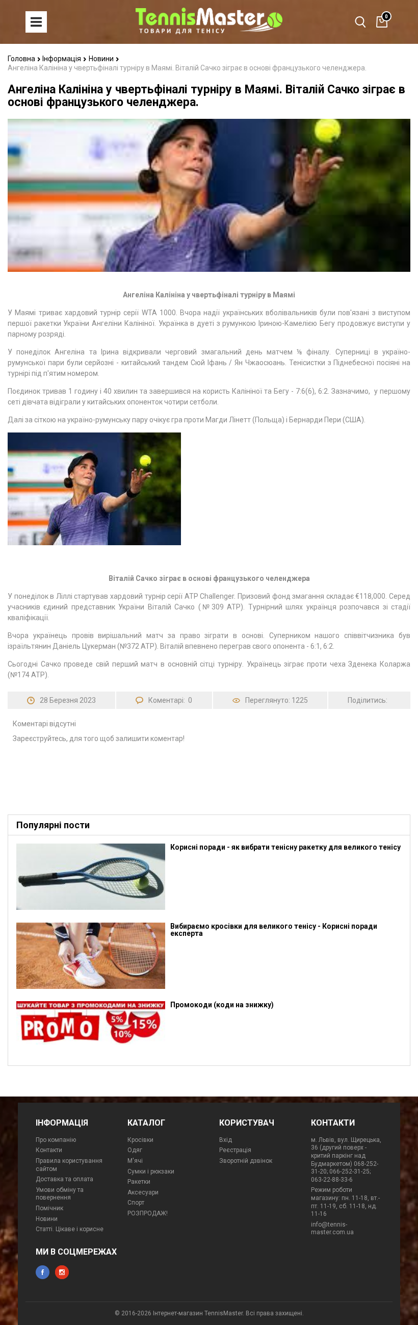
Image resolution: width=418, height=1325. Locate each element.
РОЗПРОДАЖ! (147, 1213)
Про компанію (56, 1139)
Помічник (49, 1208)
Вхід (225, 1139)
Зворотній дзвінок (245, 1160)
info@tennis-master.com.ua (332, 1228)
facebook (42, 1272)
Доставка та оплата (64, 1179)
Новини (102, 59)
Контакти (49, 1150)
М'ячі (135, 1160)
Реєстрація (235, 1150)
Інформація (62, 59)
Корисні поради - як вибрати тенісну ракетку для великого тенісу (285, 847)
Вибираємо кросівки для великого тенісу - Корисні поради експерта (273, 929)
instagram (62, 1272)
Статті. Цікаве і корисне (69, 1229)
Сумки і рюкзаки (150, 1171)
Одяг (134, 1150)
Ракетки (138, 1181)
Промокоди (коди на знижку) (222, 1005)
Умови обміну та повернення (60, 1194)
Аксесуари (143, 1192)
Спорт (135, 1202)
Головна (22, 59)
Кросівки (140, 1139)
